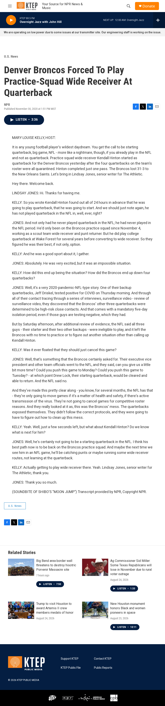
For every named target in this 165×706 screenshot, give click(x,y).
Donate (148, 6)
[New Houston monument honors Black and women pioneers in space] (95, 610)
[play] (11, 20)
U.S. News (11, 56)
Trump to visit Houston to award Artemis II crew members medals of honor (54, 608)
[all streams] (159, 20)
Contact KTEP (102, 658)
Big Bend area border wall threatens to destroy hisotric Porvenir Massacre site (56, 565)
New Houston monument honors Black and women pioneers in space (127, 608)
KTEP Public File (71, 667)
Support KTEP (69, 658)
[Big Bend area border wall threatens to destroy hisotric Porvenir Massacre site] (21, 567)
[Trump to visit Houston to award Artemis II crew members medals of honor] (21, 610)
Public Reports (103, 667)
